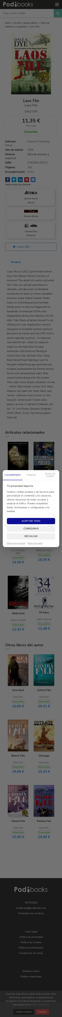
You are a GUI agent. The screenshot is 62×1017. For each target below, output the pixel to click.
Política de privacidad (16, 543)
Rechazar (31, 536)
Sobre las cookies (50, 475)
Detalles (31, 475)
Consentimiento (12, 475)
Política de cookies (35, 543)
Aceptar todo (31, 521)
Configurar (31, 528)
